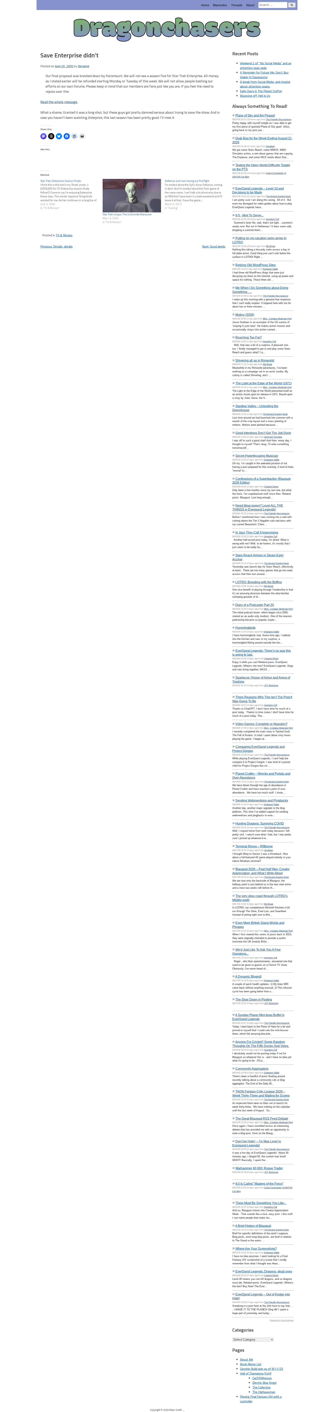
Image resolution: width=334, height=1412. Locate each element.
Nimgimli (83, 66)
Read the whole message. (59, 102)
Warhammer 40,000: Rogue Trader (259, 1168)
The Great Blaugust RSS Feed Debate (261, 1118)
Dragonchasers (167, 30)
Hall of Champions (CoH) (255, 1373)
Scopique (270, 146)
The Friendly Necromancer (278, 119)
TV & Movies (64, 235)
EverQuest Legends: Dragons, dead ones (263, 1271)
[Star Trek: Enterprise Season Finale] (71, 194)
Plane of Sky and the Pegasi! (255, 115)
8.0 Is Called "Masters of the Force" (259, 1183)
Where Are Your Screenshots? (256, 1248)
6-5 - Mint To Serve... (249, 215)
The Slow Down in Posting (253, 999)
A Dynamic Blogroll (248, 976)
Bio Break (270, 246)
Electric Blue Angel (264, 1382)
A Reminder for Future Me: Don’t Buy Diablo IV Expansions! (264, 74)
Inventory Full (272, 219)
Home (205, 5)
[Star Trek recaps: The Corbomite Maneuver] (132, 195)
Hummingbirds (245, 627)
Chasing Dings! (271, 486)
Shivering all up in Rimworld (254, 360)
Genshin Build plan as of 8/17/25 (261, 1368)
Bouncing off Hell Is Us (255, 95)
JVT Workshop (271, 685)
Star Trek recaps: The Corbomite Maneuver (127, 214)
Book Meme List (251, 1364)
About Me (246, 1359)
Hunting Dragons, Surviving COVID (259, 823)
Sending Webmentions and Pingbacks (261, 800)
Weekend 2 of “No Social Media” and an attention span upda (265, 65)
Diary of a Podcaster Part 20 (254, 605)
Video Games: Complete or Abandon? (261, 724)
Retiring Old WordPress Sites (255, 265)
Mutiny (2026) (244, 314)
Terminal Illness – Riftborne (254, 846)
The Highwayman (263, 1392)
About (250, 5)
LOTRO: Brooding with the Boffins (258, 582)
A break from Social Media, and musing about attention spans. (265, 84)
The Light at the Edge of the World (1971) (263, 383)
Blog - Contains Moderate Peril (277, 318)
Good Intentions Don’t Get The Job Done (263, 433)
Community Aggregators (251, 1068)
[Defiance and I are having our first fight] (196, 194)
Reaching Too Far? (248, 337)
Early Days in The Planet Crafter (261, 91)
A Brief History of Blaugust (253, 1225)
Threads (236, 5)
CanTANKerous (262, 1378)
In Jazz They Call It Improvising (256, 532)
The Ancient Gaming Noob (278, 196)
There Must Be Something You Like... (260, 1203)
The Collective (261, 1387)
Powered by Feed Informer (282, 1320)
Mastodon (220, 5)
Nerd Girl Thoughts (273, 437)
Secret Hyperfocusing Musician (256, 455)
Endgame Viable (270, 269)
